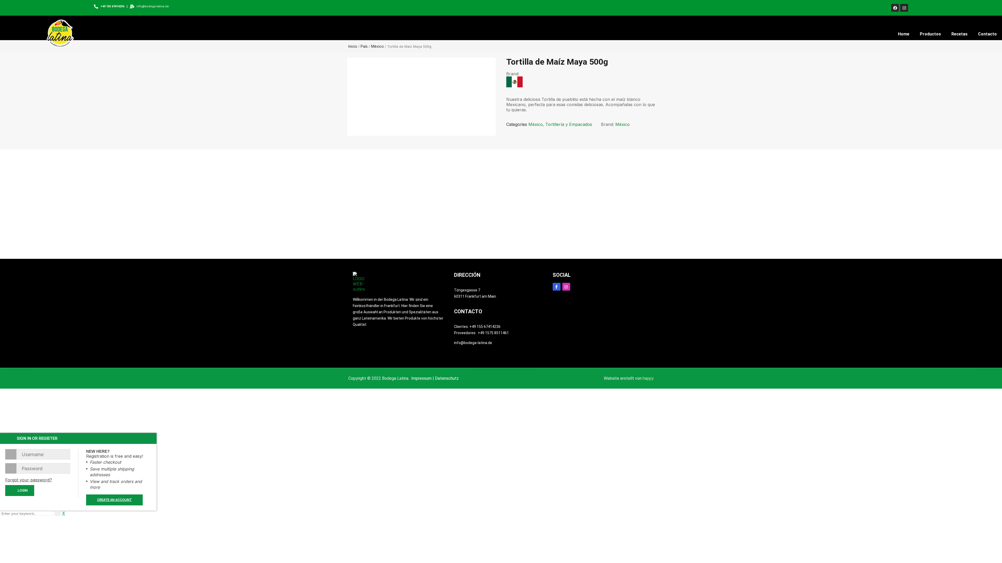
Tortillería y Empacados (568, 124)
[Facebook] (895, 8)
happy (648, 378)
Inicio (352, 46)
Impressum (421, 378)
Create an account (114, 500)
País (364, 46)
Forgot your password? (28, 479)
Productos (930, 34)
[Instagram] (904, 8)
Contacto (987, 34)
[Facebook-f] (556, 287)
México (377, 46)
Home (903, 34)
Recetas (959, 34)
